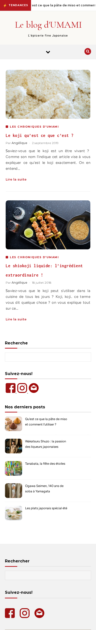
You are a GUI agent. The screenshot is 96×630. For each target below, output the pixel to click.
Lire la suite (16, 179)
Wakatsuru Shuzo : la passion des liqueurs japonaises (45, 443)
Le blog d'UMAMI (48, 24)
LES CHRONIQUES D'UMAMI (34, 126)
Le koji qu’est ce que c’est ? (40, 135)
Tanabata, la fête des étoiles (45, 463)
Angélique (19, 143)
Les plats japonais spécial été (46, 508)
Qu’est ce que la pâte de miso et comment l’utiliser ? (46, 421)
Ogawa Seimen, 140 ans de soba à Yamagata (44, 488)
